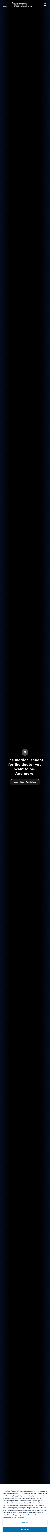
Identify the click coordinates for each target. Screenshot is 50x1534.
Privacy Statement (19, 1517)
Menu (5, 6)
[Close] (47, 1487)
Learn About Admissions (25, 782)
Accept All (25, 1529)
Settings (25, 1522)
